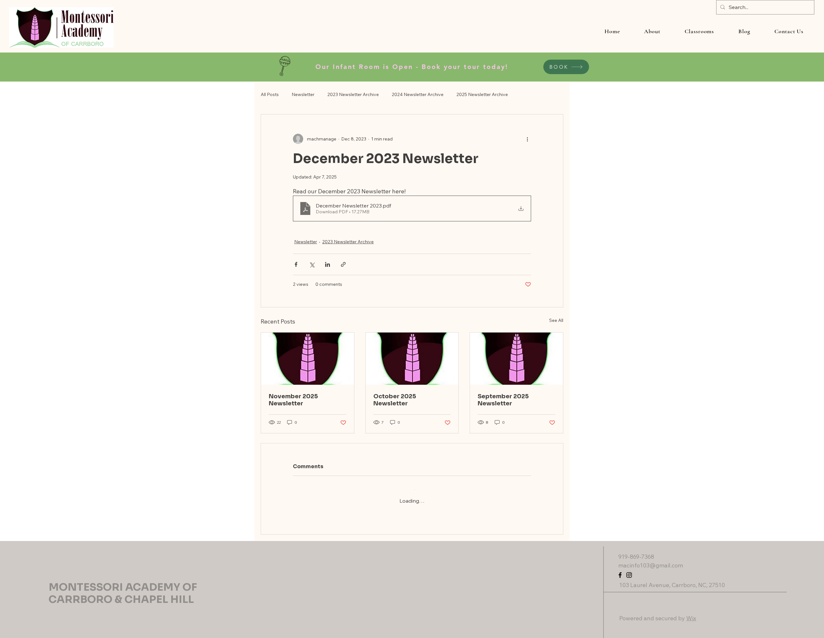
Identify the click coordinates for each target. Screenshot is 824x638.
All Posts (270, 94)
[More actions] (527, 139)
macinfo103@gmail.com (650, 559)
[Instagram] (629, 569)
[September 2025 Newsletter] (516, 359)
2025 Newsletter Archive (482, 94)
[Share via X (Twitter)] (312, 264)
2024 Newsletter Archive (418, 94)
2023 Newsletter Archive (353, 94)
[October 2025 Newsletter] (412, 359)
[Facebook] (620, 569)
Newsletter (303, 94)
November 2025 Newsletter (293, 400)
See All (556, 320)
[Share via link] (343, 264)
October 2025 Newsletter (394, 400)
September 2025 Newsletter (503, 400)
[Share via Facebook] (296, 264)
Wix (691, 612)
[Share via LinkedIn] (327, 264)
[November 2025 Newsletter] (307, 359)
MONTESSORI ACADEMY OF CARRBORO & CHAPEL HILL (123, 587)
